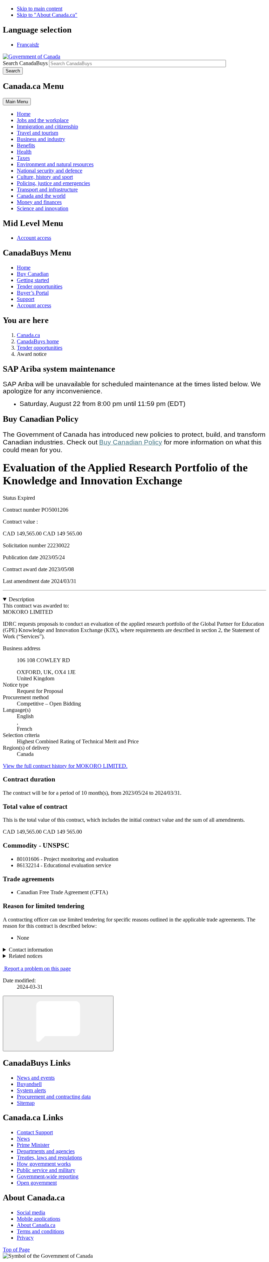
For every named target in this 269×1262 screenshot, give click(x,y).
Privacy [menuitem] (25, 1238)
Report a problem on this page (37, 969)
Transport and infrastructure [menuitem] (47, 189)
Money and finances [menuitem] (39, 202)
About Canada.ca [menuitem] (36, 1225)
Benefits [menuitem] (26, 145)
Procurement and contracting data (54, 1097)
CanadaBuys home (38, 341)
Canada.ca (28, 335)
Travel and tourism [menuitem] (37, 133)
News (23, 1139)
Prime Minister (33, 1145)
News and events (36, 1078)
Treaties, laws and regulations (49, 1158)
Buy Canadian (33, 274)
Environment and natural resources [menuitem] (55, 164)
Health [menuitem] (24, 152)
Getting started (33, 280)
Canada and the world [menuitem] (41, 196)
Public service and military (46, 1170)
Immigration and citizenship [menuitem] (47, 126)
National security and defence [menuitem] (49, 171)
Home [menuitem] (23, 114)
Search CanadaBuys (25, 63)
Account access (34, 238)
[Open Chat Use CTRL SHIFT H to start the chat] (58, 1023)
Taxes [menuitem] (23, 158)
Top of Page (16, 1250)
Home (23, 268)
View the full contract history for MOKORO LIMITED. (65, 766)
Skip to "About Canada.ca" (47, 15)
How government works (44, 1164)
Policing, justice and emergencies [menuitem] (53, 183)
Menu (17, 101)
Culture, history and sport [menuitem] (45, 177)
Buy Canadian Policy (130, 442)
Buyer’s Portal (33, 293)
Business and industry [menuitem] (41, 139)
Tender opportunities (39, 286)
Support (25, 299)
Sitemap (26, 1103)
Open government (37, 1183)
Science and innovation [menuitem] (42, 208)
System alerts (31, 1090)
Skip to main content (39, 9)
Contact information (31, 950)
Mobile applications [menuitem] (38, 1219)
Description (21, 599)
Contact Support (35, 1132)
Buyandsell (29, 1084)
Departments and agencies (46, 1151)
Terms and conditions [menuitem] (40, 1231)
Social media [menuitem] (31, 1212)
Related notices (25, 956)
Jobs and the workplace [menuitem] (43, 120)
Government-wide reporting (47, 1176)
